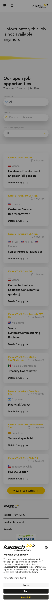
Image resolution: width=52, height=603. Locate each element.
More (26, 585)
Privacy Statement (10, 578)
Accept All (26, 597)
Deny (26, 591)
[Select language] (46, 547)
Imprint (23, 578)
